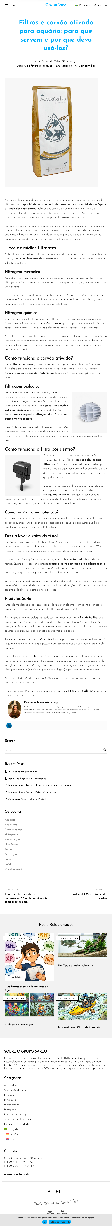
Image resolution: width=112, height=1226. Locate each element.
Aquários (66, 66)
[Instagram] (58, 1191)
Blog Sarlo (70, 691)
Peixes (8, 849)
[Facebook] (49, 1191)
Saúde (8, 864)
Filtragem (9, 1095)
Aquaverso (11, 825)
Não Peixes (11, 844)
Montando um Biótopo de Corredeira (80, 1027)
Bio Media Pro (88, 617)
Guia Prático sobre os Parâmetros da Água (26, 988)
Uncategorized (13, 869)
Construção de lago (15, 1090)
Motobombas (11, 1105)
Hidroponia (11, 834)
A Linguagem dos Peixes (22, 772)
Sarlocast (87, 691)
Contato (98, 5)
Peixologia (11, 854)
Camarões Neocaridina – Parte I (27, 799)
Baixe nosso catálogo (15, 1114)
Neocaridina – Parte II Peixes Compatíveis (33, 792)
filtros (36, 656)
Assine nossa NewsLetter (17, 1119)
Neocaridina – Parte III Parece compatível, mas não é (39, 785)
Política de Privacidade (16, 1124)
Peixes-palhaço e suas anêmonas (27, 779)
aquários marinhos (59, 494)
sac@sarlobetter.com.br (17, 1174)
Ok (45, 1222)
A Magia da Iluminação (19, 1024)
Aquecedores (11, 1085)
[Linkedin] (9, 725)
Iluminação (10, 1100)
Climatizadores (13, 829)
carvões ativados (46, 639)
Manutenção (12, 839)
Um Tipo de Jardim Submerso (75, 965)
